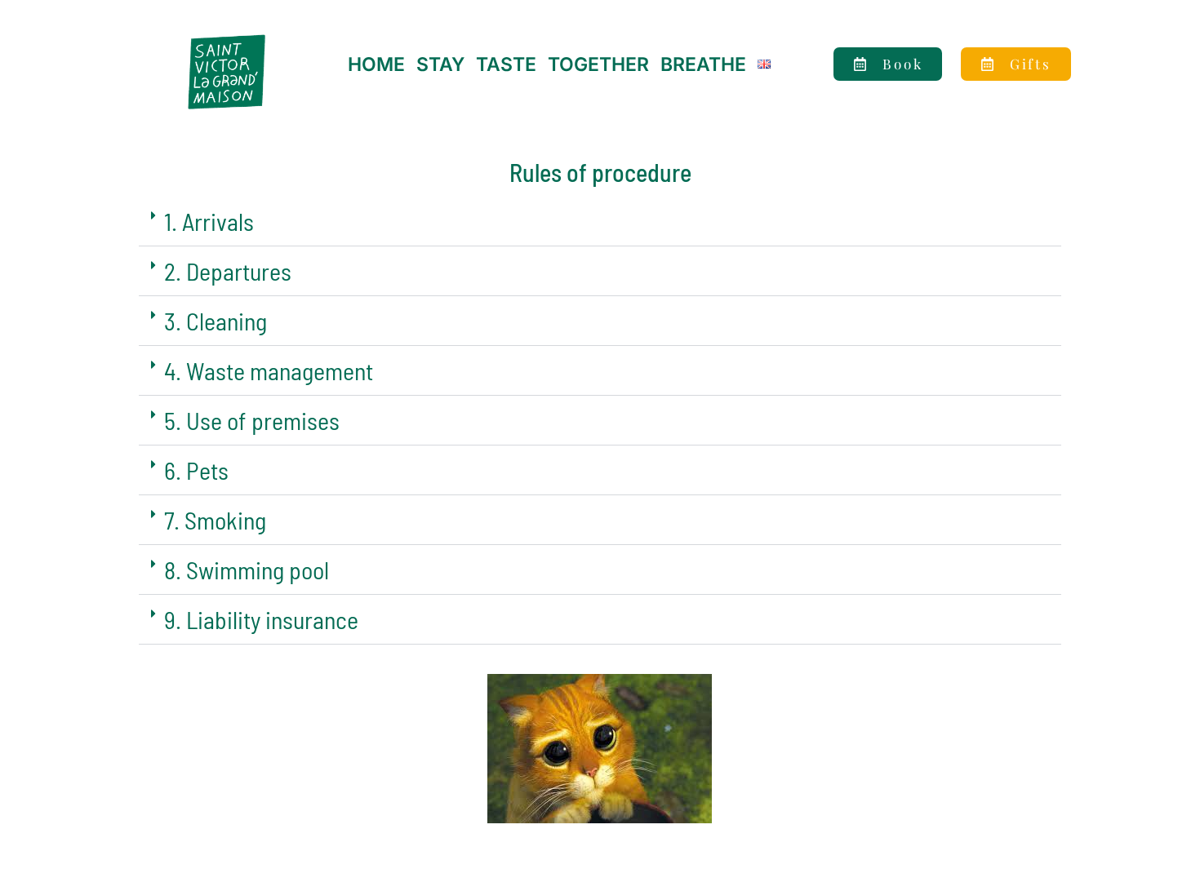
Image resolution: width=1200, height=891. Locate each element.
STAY (440, 64)
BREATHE (703, 64)
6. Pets (196, 470)
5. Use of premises (252, 420)
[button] (600, 221)
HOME (376, 64)
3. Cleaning (215, 320)
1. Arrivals (209, 221)
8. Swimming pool (246, 569)
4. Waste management (268, 370)
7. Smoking (215, 519)
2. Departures (227, 271)
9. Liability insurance (261, 619)
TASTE (506, 64)
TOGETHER (598, 64)
